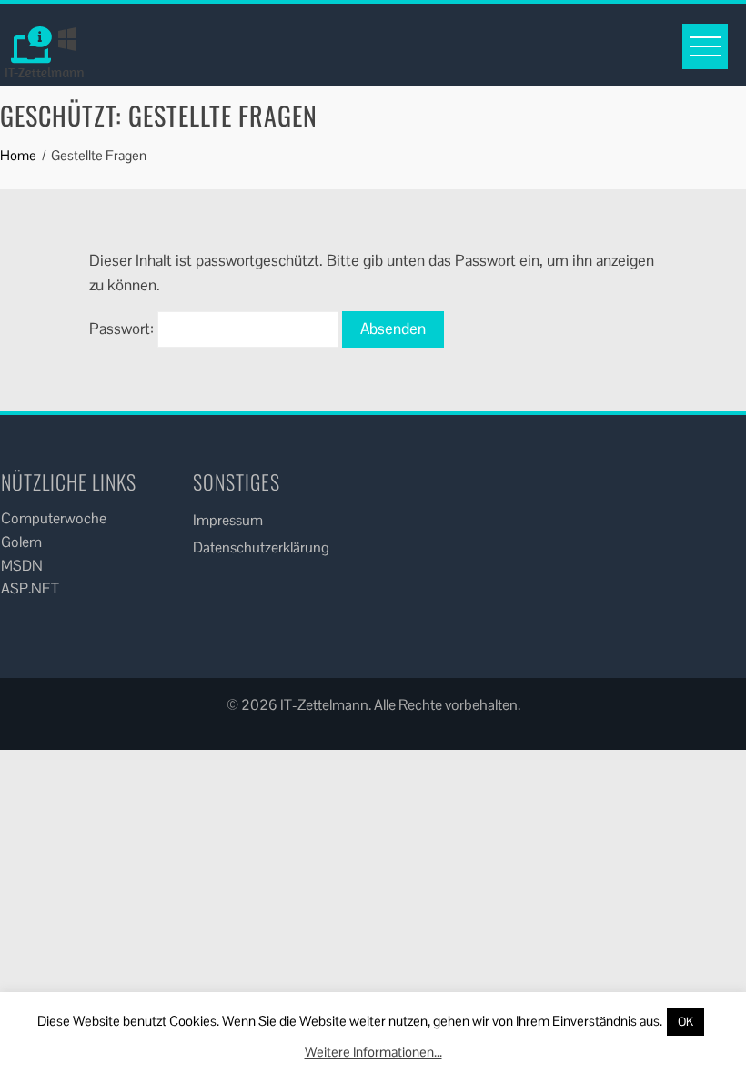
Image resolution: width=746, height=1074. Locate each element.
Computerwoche (53, 518)
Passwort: (123, 329)
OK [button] (685, 1021)
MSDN (22, 565)
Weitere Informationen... (373, 1051)
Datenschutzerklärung (261, 547)
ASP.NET (30, 588)
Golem (21, 542)
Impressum (228, 520)
